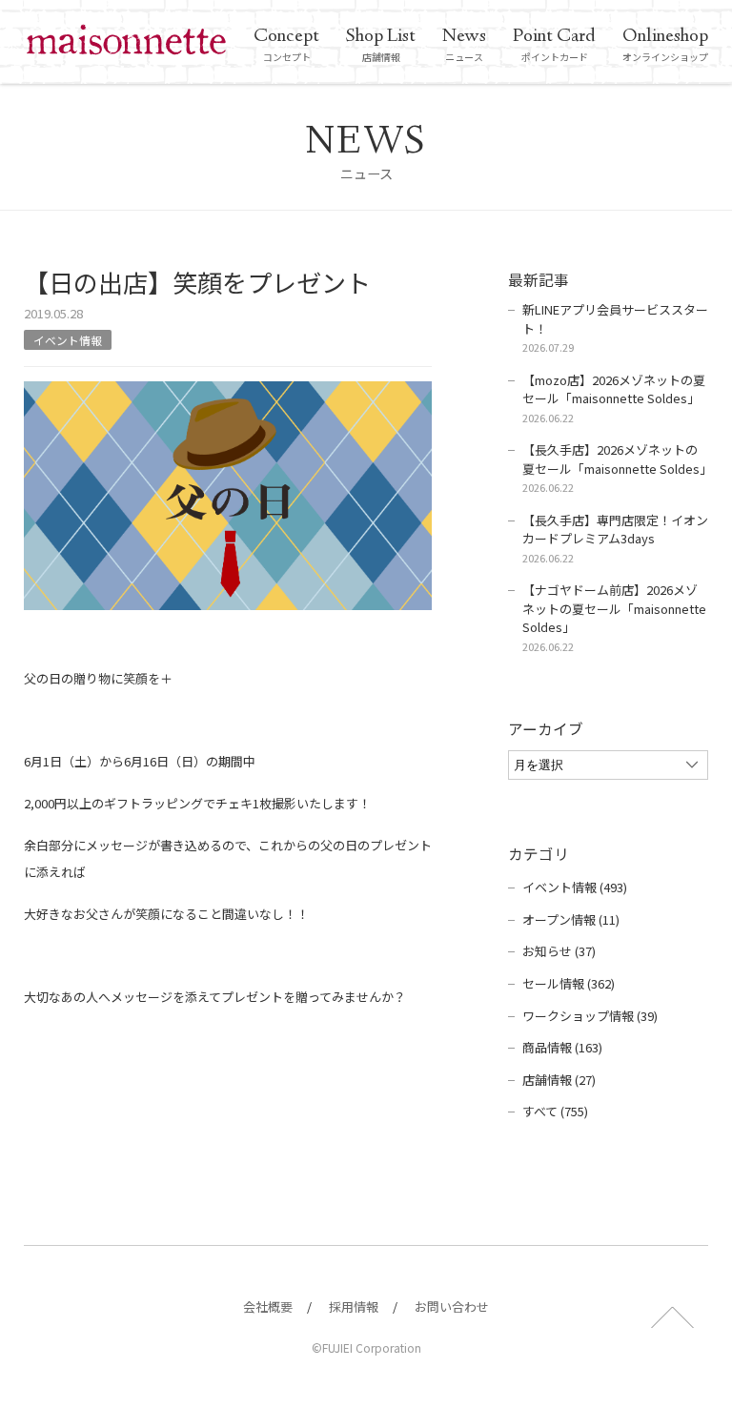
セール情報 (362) (568, 983)
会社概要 (268, 1306)
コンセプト (286, 44)
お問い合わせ (452, 1306)
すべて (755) (555, 1111)
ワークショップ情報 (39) (590, 1016)
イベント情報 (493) (574, 887)
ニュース (464, 44)
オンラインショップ (665, 44)
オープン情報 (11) (571, 919)
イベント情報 (67, 340)
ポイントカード (554, 44)
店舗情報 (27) (559, 1080)
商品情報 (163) (562, 1047)
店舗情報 (381, 44)
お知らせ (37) (559, 951)
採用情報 (353, 1306)
